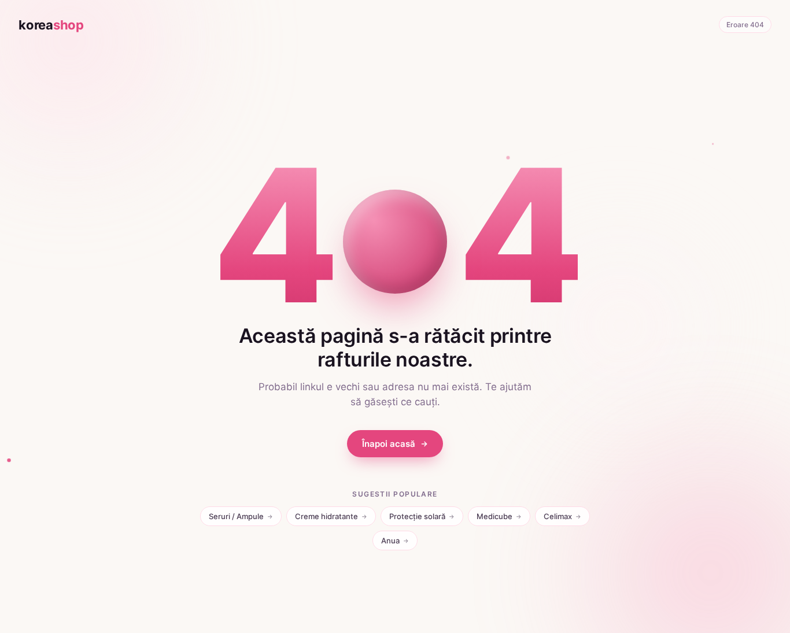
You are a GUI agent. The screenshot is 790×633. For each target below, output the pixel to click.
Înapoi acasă (388, 443)
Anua (395, 540)
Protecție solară (422, 516)
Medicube (499, 516)
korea (51, 24)
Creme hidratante (331, 516)
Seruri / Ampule (241, 516)
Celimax (562, 516)
